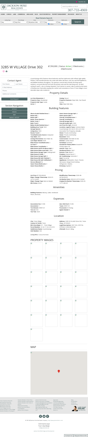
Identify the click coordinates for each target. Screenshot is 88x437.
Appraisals (55, 400)
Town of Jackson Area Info (6, 400)
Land (14, 14)
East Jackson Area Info (5, 405)
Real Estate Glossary (40, 405)
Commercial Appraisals (58, 402)
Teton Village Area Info (5, 408)
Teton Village (12, 409)
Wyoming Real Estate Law (41, 407)
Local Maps (46, 401)
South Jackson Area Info (5, 403)
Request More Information (59, 404)
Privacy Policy (74, 404)
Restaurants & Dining (22, 405)
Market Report (14, 117)
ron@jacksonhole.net (44, 428)
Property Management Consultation (44, 402)
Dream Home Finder (58, 408)
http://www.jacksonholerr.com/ (55, 420)
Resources (71, 14)
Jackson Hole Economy (41, 400)
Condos (8, 14)
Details (14, 109)
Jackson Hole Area (40, 401)
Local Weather (21, 408)
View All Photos (79, 60)
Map (14, 115)
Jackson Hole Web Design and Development (44, 431)
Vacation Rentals (45, 14)
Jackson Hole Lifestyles (23, 410)
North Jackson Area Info (5, 402)
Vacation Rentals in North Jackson (25, 401)
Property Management (59, 14)
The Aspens (11, 411)
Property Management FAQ (42, 404)
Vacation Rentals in (4, 409)
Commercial (21, 14)
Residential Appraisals (58, 401)
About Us (79, 14)
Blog (36, 14)
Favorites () (80, 2)
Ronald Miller (74, 401)
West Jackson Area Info (5, 406)
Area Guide (30, 14)
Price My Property (57, 407)
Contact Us (73, 402)
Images (14, 112)
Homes (3, 14)
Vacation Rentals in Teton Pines (25, 400)
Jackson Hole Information (24, 407)
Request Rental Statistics (59, 405)
